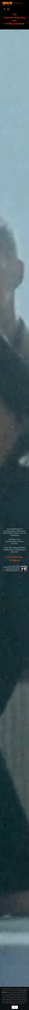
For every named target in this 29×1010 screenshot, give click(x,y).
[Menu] (7, 9)
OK (14, 1007)
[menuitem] (3, 9)
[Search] (3, 9)
